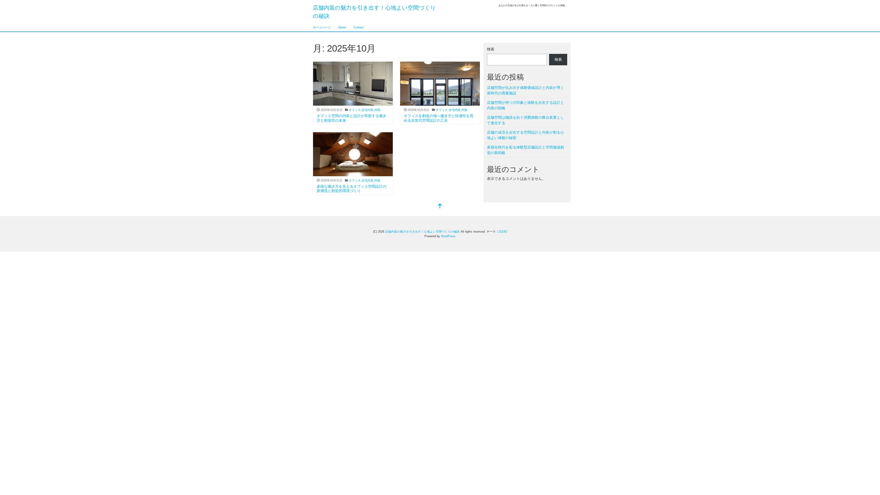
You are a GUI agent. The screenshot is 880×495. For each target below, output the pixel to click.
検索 (490, 49)
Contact (358, 27)
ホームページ (322, 27)
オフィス (355, 110)
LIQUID (502, 231)
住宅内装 (368, 110)
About (342, 27)
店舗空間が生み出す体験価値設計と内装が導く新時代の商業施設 (525, 90)
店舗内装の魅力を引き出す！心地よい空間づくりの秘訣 (422, 231)
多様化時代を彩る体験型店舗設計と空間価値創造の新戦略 (525, 150)
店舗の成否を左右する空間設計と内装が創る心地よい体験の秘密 (525, 135)
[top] (440, 206)
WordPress (448, 236)
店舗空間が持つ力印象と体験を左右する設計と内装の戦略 (525, 105)
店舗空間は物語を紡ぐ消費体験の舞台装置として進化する (525, 120)
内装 (377, 110)
